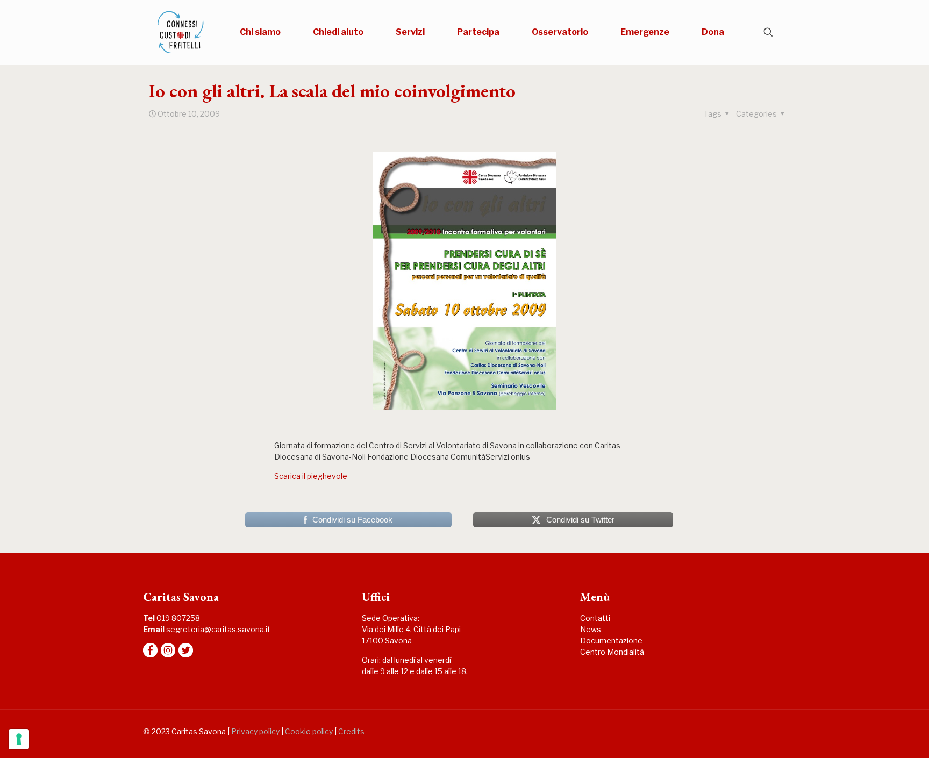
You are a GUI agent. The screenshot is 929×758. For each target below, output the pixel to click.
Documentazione (611, 640)
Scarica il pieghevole (310, 476)
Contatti (595, 618)
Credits (351, 731)
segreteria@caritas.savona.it (218, 629)
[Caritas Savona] (181, 32)
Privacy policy (255, 731)
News (590, 629)
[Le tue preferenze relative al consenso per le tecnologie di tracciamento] (19, 739)
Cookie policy (309, 731)
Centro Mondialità (612, 651)
